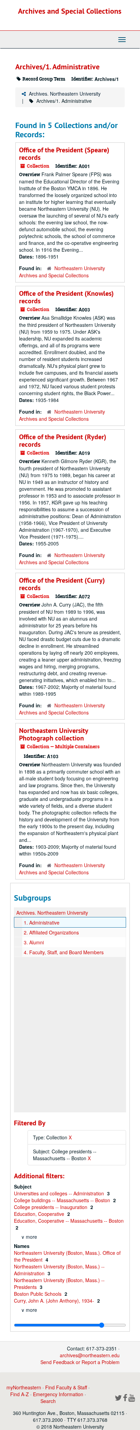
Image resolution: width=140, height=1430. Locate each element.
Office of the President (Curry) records (62, 584)
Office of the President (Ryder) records (62, 440)
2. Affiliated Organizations (51, 932)
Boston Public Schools (38, 1293)
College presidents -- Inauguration (51, 1207)
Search (48, 1401)
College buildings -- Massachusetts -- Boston (62, 1200)
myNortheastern (23, 1387)
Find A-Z (19, 1394)
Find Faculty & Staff (66, 1387)
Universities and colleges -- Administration (59, 1193)
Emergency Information (58, 1394)
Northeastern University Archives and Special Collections (62, 272)
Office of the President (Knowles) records (66, 297)
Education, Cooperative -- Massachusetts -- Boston (69, 1220)
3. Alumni (34, 942)
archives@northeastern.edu (90, 1355)
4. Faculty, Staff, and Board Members (64, 952)
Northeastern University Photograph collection (53, 734)
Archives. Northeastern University (65, 93)
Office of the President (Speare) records (64, 153)
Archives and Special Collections (69, 11)
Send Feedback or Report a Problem (80, 1362)
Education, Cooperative (40, 1213)
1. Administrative (41, 922)
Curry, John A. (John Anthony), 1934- (54, 1300)
